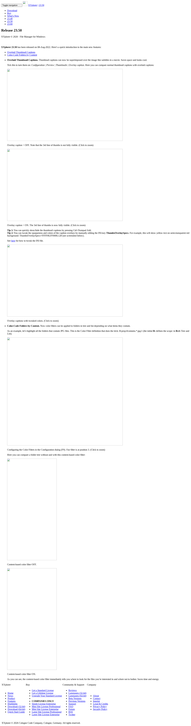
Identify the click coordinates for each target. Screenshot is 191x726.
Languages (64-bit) (77, 695)
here (13, 240)
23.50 (10, 21)
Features (12, 701)
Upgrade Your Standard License (47, 695)
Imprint (96, 701)
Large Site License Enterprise (46, 714)
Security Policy (100, 709)
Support (72, 704)
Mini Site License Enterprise (45, 709)
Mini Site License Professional (46, 706)
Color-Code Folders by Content (22, 55)
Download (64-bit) (16, 709)
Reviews (72, 690)
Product (11, 698)
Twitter (71, 714)
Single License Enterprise (44, 704)
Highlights (12, 704)
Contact (96, 698)
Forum (71, 709)
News (10, 695)
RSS (70, 712)
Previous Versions (76, 701)
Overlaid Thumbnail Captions (21, 52)
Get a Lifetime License (42, 693)
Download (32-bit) (16, 706)
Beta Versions (74, 698)
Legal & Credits (100, 704)
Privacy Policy (100, 706)
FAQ (70, 706)
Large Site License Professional (46, 712)
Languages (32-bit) (77, 693)
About (96, 695)
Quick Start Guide (16, 712)
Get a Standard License (43, 690)
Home (10, 693)
